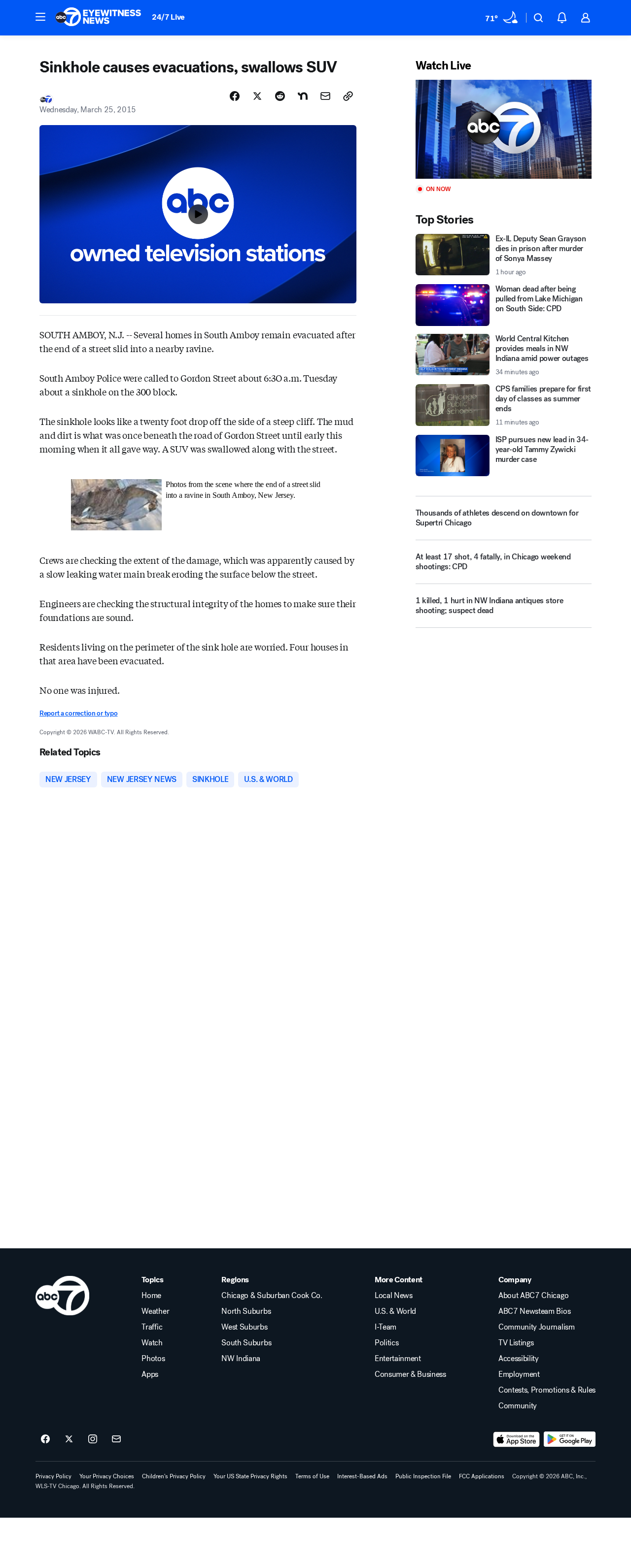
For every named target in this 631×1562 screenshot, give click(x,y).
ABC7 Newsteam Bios (534, 1311)
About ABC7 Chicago (533, 1296)
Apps (149, 1374)
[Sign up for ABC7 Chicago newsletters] (116, 1439)
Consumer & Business (410, 1374)
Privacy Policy (53, 1476)
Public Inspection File (423, 1476)
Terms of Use (312, 1476)
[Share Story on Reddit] (280, 96)
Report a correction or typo (78, 713)
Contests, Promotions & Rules (547, 1390)
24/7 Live (168, 17)
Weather (155, 1311)
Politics (386, 1343)
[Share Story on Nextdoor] (302, 96)
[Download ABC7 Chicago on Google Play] (570, 1439)
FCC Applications (481, 1476)
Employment (519, 1374)
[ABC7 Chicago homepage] (98, 18)
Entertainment (398, 1359)
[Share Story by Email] (325, 96)
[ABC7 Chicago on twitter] (69, 1439)
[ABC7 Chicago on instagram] (93, 1439)
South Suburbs (246, 1343)
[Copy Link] (348, 96)
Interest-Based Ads (362, 1476)
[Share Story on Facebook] (234, 96)
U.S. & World (395, 1311)
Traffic (151, 1327)
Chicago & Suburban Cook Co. (271, 1296)
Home (151, 1296)
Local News (394, 1296)
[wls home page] (62, 1295)
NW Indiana (240, 1359)
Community (517, 1406)
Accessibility (518, 1359)
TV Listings (515, 1343)
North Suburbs (246, 1311)
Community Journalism (536, 1327)
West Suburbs (244, 1327)
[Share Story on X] (257, 96)
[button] (40, 17)
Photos (153, 1359)
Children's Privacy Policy (174, 1476)
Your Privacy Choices (106, 1476)
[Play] (504, 129)
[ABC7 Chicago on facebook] (45, 1439)
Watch (151, 1343)
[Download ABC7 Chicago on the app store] (516, 1439)
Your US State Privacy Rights (250, 1476)
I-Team (385, 1327)
